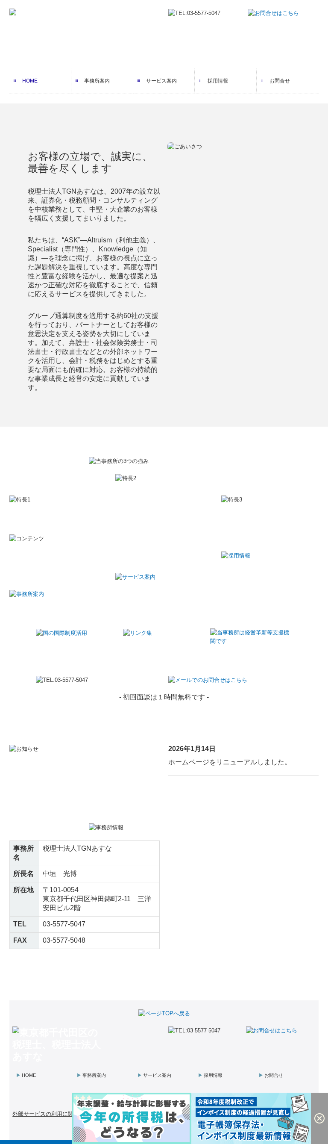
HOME (30, 81)
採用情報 (218, 81)
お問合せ (279, 81)
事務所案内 (97, 81)
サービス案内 (161, 81)
